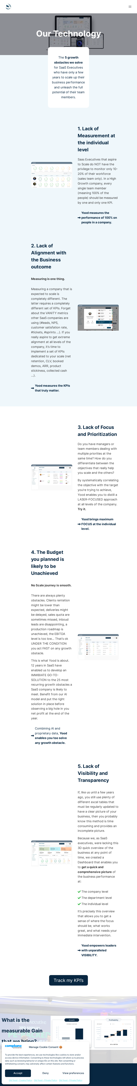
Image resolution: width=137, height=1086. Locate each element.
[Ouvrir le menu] (130, 6)
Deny (45, 1073)
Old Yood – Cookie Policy (20, 1080)
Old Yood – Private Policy (45, 1080)
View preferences (73, 1073)
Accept (18, 1073)
